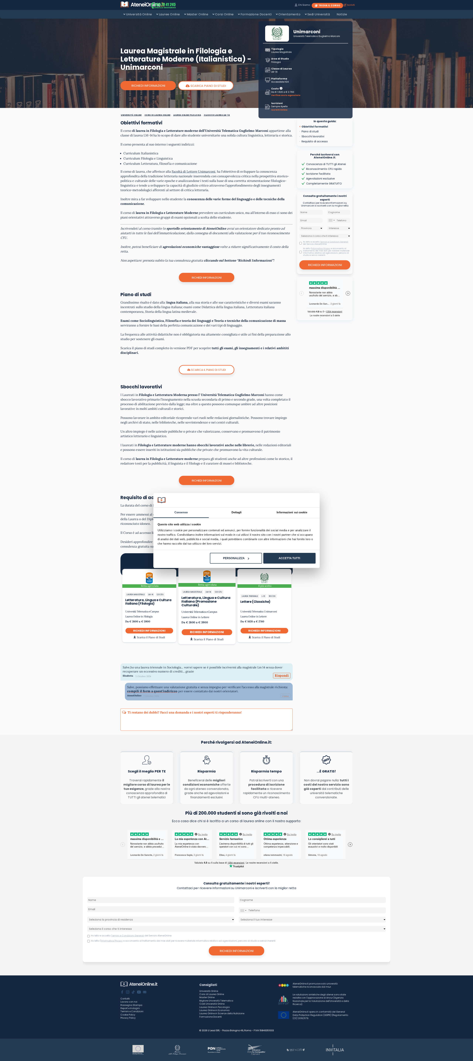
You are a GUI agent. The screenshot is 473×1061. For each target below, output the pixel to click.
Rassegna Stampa (131, 1005)
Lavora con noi (128, 1001)
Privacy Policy (128, 1017)
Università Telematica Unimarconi (258, 611)
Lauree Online (169, 14)
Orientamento (289, 14)
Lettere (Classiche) (255, 601)
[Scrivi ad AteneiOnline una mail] (144, 992)
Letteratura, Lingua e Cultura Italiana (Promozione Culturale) (205, 601)
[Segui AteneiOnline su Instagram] (127, 992)
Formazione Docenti (256, 14)
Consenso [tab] (181, 512)
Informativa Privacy (321, 248)
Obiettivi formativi (315, 126)
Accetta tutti (289, 558)
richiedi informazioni (149, 631)
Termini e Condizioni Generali (334, 241)
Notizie (342, 14)
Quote (285, 695)
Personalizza (234, 558)
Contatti (125, 998)
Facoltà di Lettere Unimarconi (193, 172)
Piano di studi (310, 131)
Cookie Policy (127, 1014)
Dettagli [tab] (237, 512)
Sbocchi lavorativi (313, 136)
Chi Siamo (304, 4)
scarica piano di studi (208, 86)
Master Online (197, 14)
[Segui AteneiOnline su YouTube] (139, 992)
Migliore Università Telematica (216, 1000)
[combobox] (331, 220)
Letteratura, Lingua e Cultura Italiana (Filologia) (148, 602)
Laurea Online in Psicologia (214, 1007)
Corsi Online (224, 14)
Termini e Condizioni (131, 1011)
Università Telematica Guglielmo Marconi (316, 36)
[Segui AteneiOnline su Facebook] (122, 992)
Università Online (139, 14)
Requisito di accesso (315, 141)
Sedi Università (318, 14)
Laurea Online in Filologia (138, 616)
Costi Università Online (211, 1003)
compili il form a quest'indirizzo (152, 691)
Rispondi (282, 675)
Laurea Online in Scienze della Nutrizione (221, 1013)
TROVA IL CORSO (329, 5)
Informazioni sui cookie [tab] (292, 512)
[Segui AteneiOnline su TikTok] (133, 992)
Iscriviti (351, 4)
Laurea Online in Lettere (195, 617)
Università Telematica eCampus (142, 611)
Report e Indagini (130, 1008)
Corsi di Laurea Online (211, 994)
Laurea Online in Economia (214, 1010)
